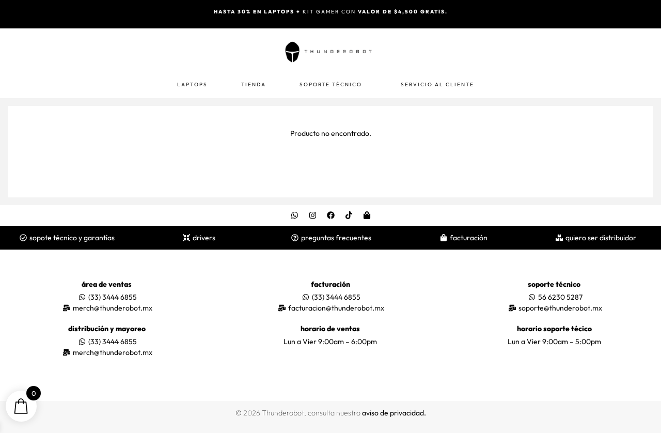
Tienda (253, 84)
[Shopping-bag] (366, 215)
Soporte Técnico (331, 84)
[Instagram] (312, 215)
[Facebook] (330, 215)
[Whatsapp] (294, 215)
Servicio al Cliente (437, 84)
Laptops (192, 84)
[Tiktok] (348, 215)
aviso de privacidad (393, 412)
